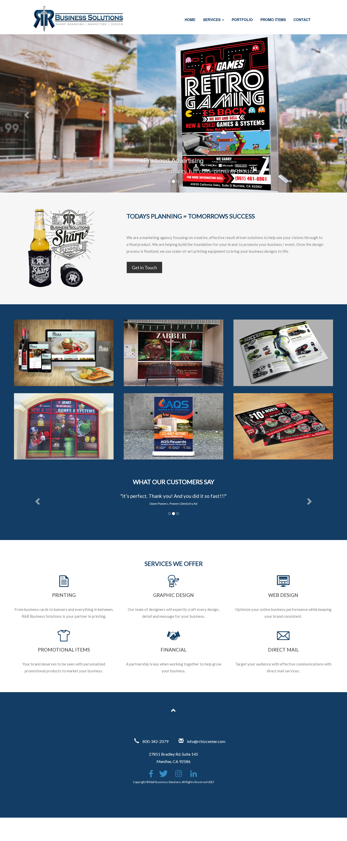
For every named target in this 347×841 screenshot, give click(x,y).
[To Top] (173, 711)
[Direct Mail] (283, 640)
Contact (302, 19)
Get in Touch (144, 267)
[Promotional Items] (63, 640)
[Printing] (63, 585)
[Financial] (173, 640)
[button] (26, 113)
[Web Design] (283, 585)
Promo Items (273, 19)
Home (190, 19)
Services (212, 19)
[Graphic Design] (173, 585)
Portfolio (242, 19)
